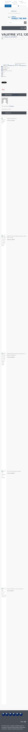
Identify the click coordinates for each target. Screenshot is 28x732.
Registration (8, 1)
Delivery (21, 1)
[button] (22, 28)
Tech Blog (8, 5)
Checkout (7, 2)
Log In (15, 1)
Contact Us (23, 2)
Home (3, 36)
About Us (15, 4)
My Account (15, 2)
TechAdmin (4, 69)
